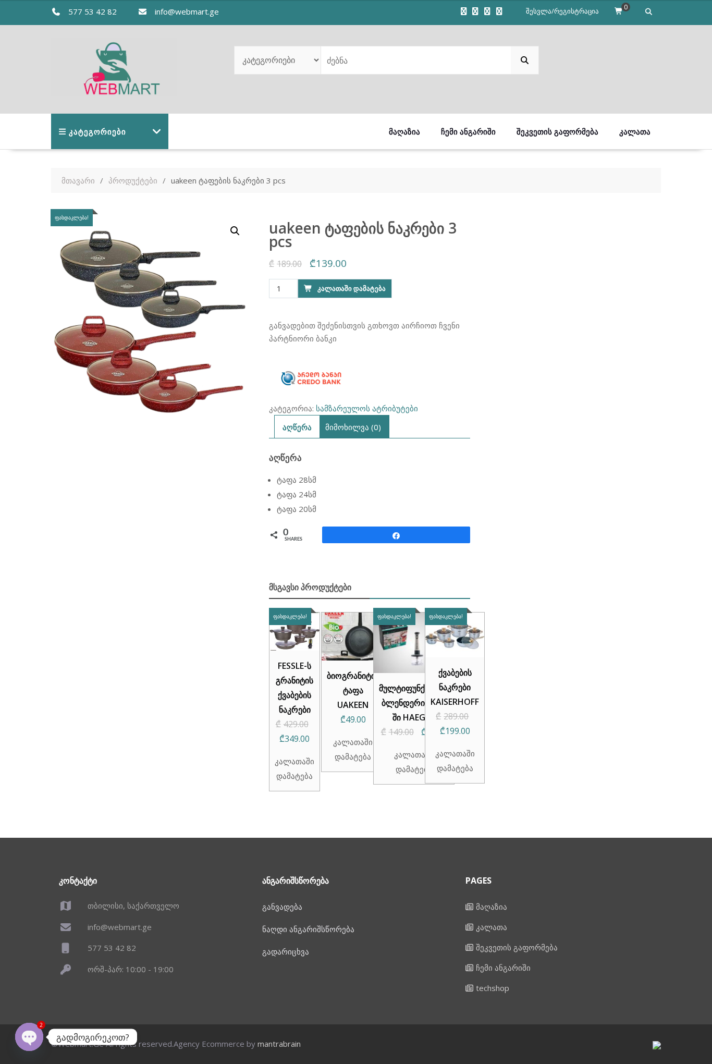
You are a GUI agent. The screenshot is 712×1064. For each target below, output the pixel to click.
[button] (235, 231)
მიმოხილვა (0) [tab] (353, 427)
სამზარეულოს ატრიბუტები (367, 408)
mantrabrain (279, 1043)
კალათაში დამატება (351, 288)
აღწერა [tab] (297, 427)
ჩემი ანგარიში (468, 131)
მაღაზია (404, 131)
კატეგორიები (97, 131)
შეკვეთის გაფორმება (557, 131)
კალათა (634, 131)
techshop (492, 988)
